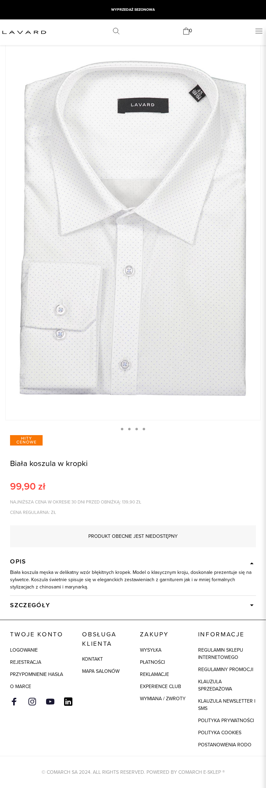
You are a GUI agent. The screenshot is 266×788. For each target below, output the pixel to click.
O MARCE (20, 686)
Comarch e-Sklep (199, 772)
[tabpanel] (133, 228)
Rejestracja (25, 662)
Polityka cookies (219, 732)
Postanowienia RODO (224, 744)
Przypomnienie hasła (36, 674)
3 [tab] (136, 429)
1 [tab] (122, 429)
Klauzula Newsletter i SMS (226, 704)
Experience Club (160, 686)
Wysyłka (150, 650)
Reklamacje (154, 674)
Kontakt (92, 659)
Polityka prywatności (226, 720)
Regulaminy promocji (225, 669)
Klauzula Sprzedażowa (215, 685)
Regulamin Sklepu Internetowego (220, 653)
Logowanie (24, 650)
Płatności (152, 662)
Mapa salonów (100, 671)
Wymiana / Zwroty (163, 698)
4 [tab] (144, 429)
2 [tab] (129, 429)
